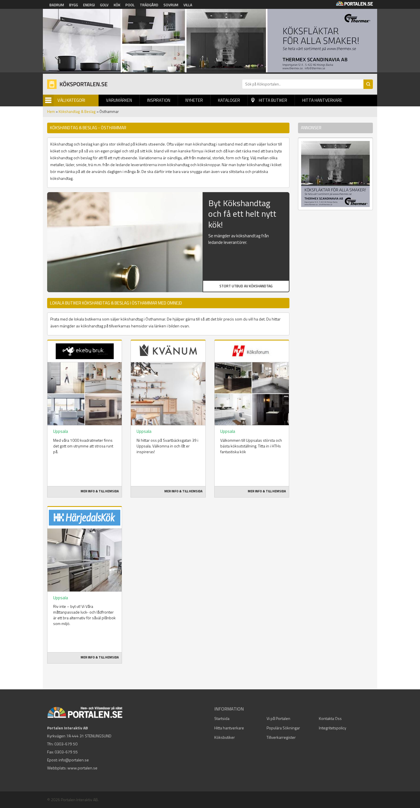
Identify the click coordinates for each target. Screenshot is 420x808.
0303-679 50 (65, 744)
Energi (89, 5)
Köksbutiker (224, 737)
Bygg (73, 5)
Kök (117, 5)
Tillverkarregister (281, 737)
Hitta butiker (273, 100)
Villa (187, 5)
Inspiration (158, 100)
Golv (104, 5)
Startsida (221, 718)
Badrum (56, 5)
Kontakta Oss (330, 718)
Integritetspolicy (332, 728)
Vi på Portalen (278, 718)
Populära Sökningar (283, 728)
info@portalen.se (74, 760)
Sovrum (170, 5)
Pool (130, 5)
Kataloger (229, 100)
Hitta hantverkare (322, 100)
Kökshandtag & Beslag (77, 111)
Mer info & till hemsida (100, 491)
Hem (51, 111)
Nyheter (194, 100)
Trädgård (149, 5)
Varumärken (119, 100)
